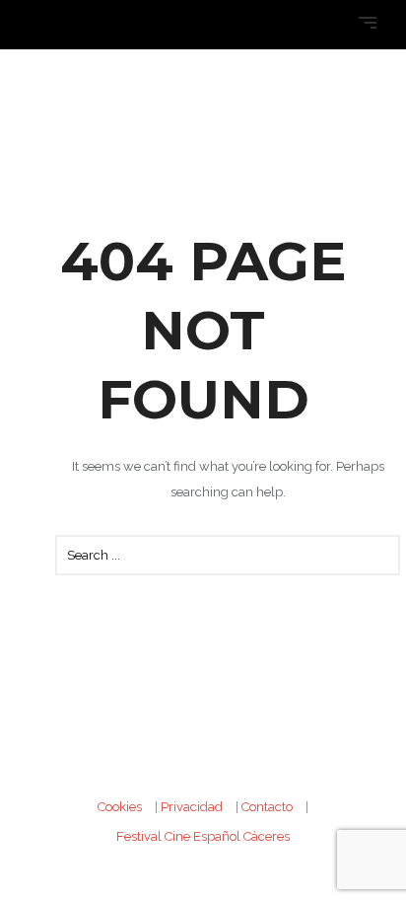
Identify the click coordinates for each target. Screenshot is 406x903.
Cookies (120, 806)
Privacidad (192, 806)
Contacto (267, 806)
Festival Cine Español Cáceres (203, 836)
